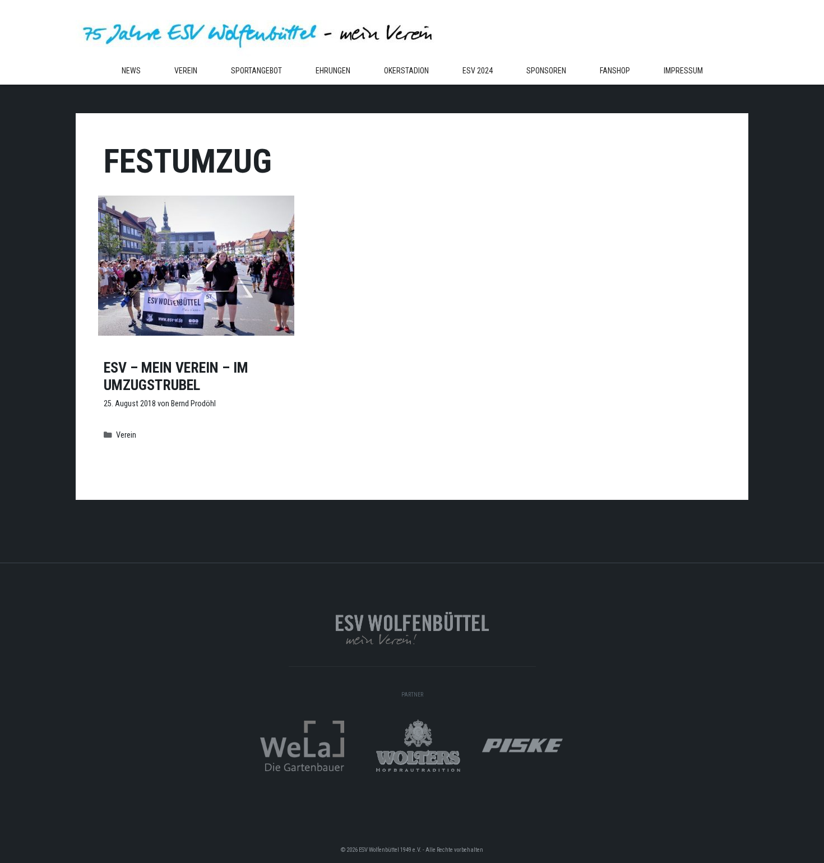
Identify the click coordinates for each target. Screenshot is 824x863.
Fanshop (615, 70)
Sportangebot (256, 70)
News (131, 70)
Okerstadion (406, 70)
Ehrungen (333, 70)
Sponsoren (546, 70)
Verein (185, 70)
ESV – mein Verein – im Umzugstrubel (176, 376)
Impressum (683, 70)
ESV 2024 (477, 70)
